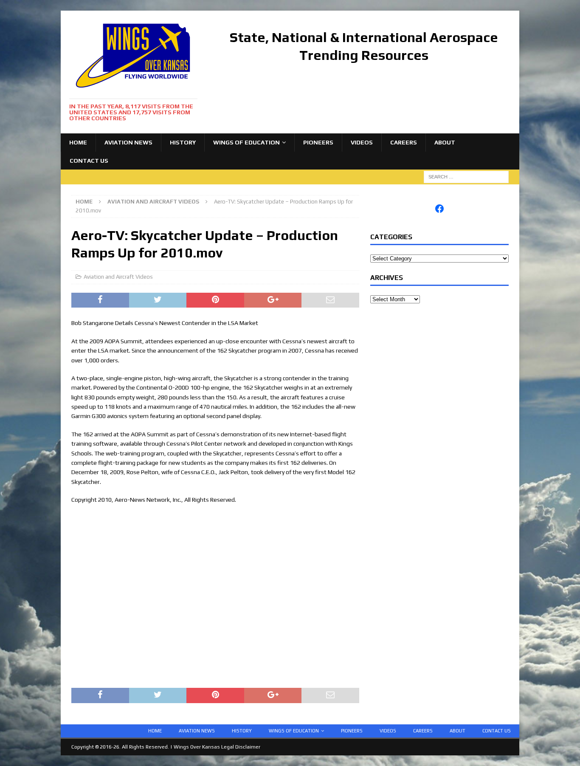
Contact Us (89, 160)
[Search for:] (466, 176)
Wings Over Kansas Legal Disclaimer (217, 747)
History (183, 142)
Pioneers (318, 142)
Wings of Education (246, 142)
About (444, 142)
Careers (403, 142)
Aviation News (128, 142)
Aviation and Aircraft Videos (118, 277)
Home (78, 142)
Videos (362, 142)
